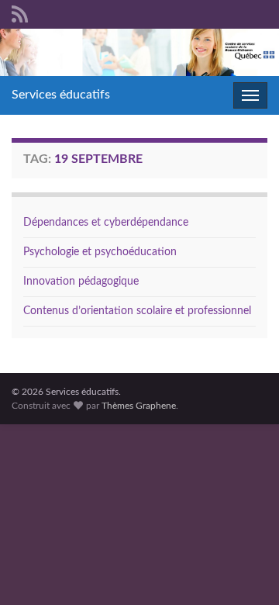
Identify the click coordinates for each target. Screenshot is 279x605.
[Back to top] (244, 570)
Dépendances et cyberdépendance (105, 222)
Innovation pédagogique (81, 281)
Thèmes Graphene (139, 405)
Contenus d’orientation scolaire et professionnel (137, 311)
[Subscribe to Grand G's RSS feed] (20, 13)
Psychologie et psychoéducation (100, 252)
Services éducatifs (61, 94)
